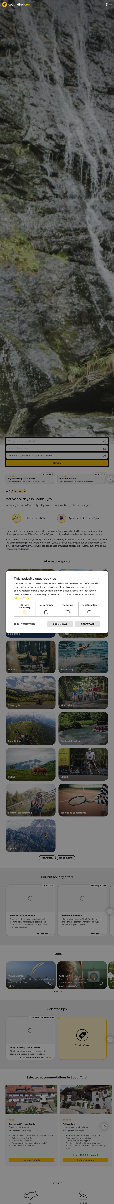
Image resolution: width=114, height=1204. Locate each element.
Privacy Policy (21, 598)
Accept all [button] (88, 624)
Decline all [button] (60, 624)
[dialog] (57, 602)
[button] (24, 624)
